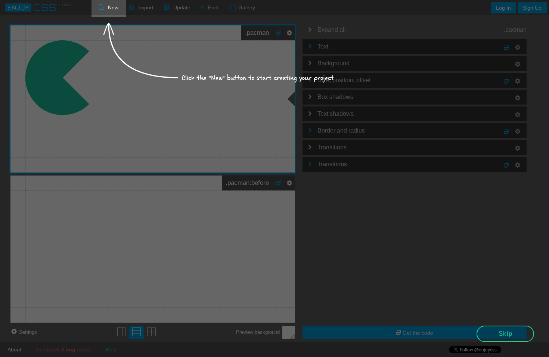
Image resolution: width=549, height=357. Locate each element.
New (113, 7)
